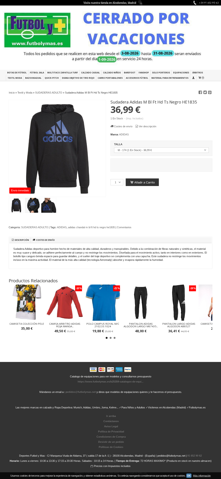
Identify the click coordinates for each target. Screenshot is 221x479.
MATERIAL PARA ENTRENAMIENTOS (169, 77)
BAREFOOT (129, 72)
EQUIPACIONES (181, 72)
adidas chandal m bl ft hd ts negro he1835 (91, 227)
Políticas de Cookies (111, 447)
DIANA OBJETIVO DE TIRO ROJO (78, 77)
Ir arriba (111, 416)
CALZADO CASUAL (90, 72)
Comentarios (124, 227)
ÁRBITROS (197, 72)
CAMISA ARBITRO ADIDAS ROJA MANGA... (64, 325)
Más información (202, 475)
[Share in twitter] (205, 92)
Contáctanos (111, 421)
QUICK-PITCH (52, 77)
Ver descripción (147, 126)
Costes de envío (123, 126)
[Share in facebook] (200, 92)
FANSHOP (144, 72)
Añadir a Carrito (144, 182)
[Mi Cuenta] (193, 78)
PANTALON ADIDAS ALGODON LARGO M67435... (141, 325)
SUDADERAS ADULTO (34, 227)
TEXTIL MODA (15, 77)
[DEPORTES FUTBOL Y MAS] (110, 38)
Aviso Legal (111, 426)
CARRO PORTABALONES (110, 77)
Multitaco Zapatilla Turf (62, 72)
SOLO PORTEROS (161, 72)
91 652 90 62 (194, 455)
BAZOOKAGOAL (33, 77)
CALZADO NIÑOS (112, 72)
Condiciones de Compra (111, 436)
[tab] (20, 240)
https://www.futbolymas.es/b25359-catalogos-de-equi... (110, 381)
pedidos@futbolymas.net (81, 391)
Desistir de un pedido (111, 441)
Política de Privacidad (111, 431)
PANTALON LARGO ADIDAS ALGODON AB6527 (178, 325)
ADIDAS (124, 134)
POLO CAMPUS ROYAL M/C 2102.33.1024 (102, 325)
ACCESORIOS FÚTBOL (137, 77)
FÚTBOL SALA (37, 72)
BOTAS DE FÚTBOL (17, 72)
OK (189, 475)
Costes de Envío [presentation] (45, 240)
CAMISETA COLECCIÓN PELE (26, 323)
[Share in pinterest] (209, 92)
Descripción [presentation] (21, 240)
